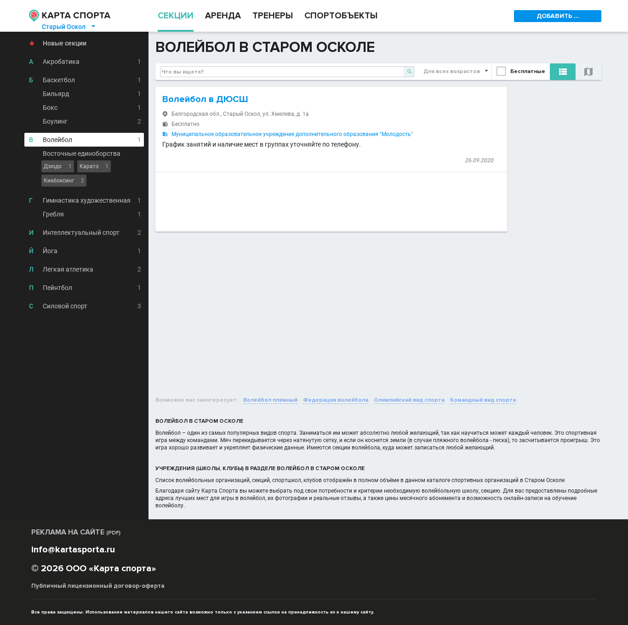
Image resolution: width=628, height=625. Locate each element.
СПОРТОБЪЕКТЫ (340, 16)
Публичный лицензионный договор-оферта (98, 586)
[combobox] (287, 71)
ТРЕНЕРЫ (272, 16)
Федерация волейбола (335, 400)
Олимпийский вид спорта (409, 400)
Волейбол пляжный (270, 400)
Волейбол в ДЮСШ (205, 99)
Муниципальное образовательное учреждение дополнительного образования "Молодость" (292, 134)
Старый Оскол (69, 26)
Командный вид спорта (483, 400)
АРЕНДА (223, 16)
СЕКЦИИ (176, 16)
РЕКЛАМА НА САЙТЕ (75, 532)
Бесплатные (527, 71)
